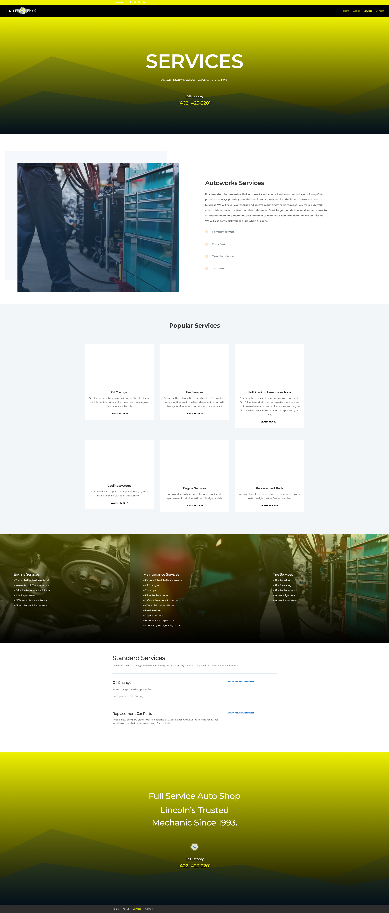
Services (368, 11)
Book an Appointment (241, 681)
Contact (380, 11)
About (356, 11)
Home (346, 11)
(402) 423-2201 (194, 103)
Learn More (118, 413)
